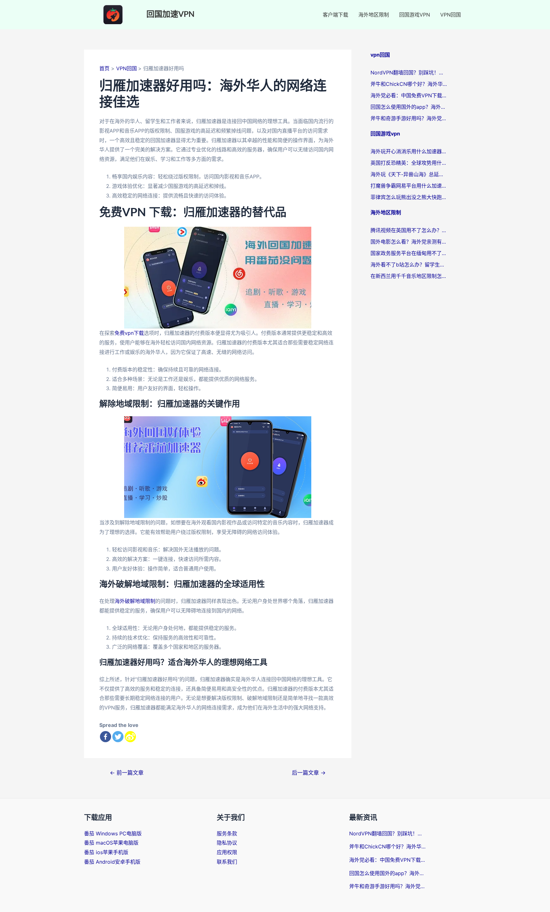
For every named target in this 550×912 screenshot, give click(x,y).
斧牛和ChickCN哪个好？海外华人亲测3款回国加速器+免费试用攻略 (408, 84)
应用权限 (227, 852)
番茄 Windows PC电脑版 (113, 833)
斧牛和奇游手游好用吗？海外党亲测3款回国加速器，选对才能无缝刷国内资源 (408, 118)
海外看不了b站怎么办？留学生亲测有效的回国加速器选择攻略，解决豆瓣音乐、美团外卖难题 (408, 264)
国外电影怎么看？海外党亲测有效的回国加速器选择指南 (408, 241)
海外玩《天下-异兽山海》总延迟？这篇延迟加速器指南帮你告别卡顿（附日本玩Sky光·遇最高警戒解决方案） (408, 174)
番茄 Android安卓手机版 (112, 862)
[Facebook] (105, 736)
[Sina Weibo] (130, 736)
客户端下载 (335, 14)
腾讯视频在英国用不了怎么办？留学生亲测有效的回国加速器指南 (408, 230)
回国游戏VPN (414, 14)
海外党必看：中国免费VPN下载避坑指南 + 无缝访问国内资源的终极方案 (408, 95)
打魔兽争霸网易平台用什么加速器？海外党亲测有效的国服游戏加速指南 (408, 186)
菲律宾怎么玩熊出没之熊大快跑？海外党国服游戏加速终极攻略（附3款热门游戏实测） (408, 197)
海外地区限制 (373, 14)
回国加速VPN (170, 14)
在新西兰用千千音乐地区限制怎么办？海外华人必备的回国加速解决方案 (408, 276)
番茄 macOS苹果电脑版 (111, 842)
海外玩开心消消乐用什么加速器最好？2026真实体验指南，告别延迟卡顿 (408, 151)
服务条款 (227, 833)
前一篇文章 (127, 772)
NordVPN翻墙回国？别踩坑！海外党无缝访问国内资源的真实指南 (408, 72)
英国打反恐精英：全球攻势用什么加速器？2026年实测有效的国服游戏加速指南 (408, 163)
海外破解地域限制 (135, 601)
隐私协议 (227, 842)
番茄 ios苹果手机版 (106, 852)
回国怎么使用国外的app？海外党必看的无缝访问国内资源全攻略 (408, 107)
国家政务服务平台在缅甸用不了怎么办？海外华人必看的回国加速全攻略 (408, 253)
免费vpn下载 (129, 333)
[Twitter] (117, 736)
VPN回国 (450, 14)
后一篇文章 (309, 772)
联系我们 (227, 862)
